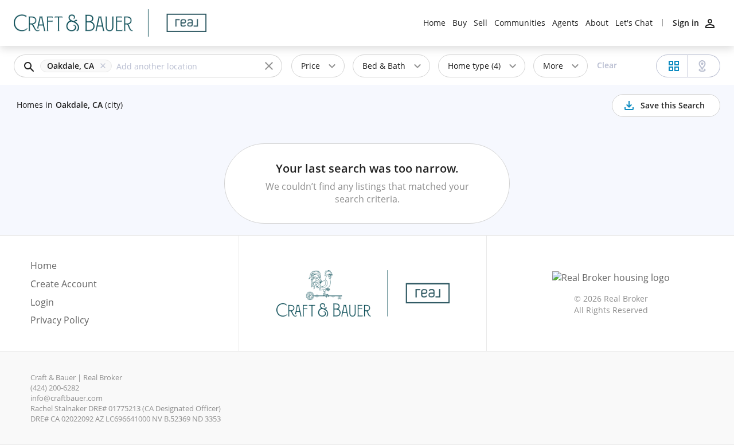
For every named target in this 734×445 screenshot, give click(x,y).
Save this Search (673, 105)
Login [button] (42, 302)
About (596, 23)
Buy (459, 23)
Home (434, 23)
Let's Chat (634, 23)
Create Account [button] (63, 284)
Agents (565, 23)
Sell (480, 23)
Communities (519, 23)
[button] (78, 66)
